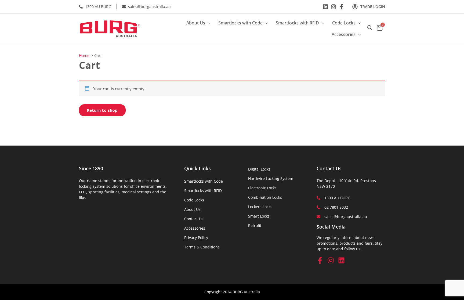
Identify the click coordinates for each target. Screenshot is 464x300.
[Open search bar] (369, 27)
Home (84, 55)
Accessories (344, 34)
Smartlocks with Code (240, 23)
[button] (198, 23)
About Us (195, 23)
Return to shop (102, 110)
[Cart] (379, 28)
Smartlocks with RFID (297, 23)
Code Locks (344, 23)
